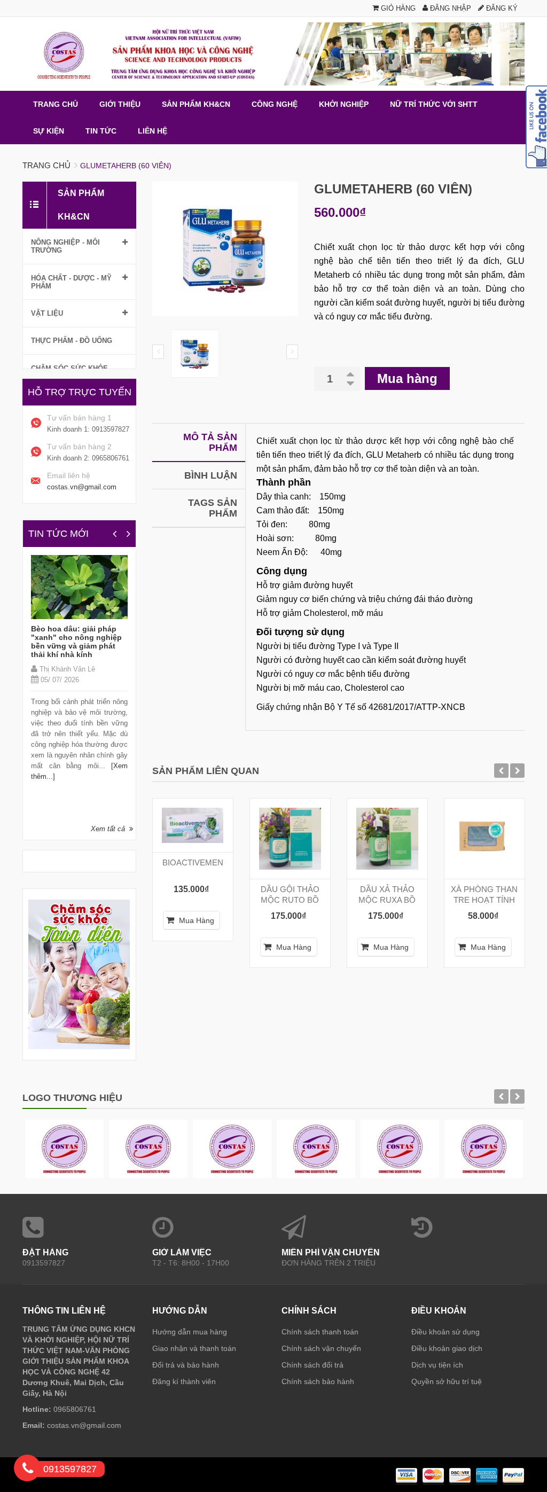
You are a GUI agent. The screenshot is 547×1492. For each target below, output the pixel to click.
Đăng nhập (449, 8)
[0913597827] (27, 1470)
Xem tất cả (108, 829)
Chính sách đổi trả (312, 1365)
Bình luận (210, 475)
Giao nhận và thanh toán (194, 1348)
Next (292, 352)
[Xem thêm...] (100, 758)
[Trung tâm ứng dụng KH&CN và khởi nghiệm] (273, 53)
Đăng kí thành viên (184, 1381)
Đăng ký (501, 8)
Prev (158, 352)
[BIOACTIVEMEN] (193, 825)
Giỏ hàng (397, 8)
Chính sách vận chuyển (321, 1348)
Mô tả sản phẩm (210, 442)
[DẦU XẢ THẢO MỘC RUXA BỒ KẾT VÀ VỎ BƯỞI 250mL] (387, 839)
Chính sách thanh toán (320, 1331)
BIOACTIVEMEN (192, 862)
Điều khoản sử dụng (445, 1331)
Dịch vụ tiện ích (437, 1365)
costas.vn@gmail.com (81, 487)
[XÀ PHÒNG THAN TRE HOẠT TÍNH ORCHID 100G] (484, 839)
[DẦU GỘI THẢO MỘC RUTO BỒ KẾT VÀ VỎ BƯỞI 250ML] (290, 839)
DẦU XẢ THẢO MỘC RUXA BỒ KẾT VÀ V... (387, 900)
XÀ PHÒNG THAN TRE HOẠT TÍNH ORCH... (484, 900)
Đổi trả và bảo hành (185, 1365)
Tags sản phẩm (212, 508)
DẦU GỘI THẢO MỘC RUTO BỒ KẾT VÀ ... (290, 900)
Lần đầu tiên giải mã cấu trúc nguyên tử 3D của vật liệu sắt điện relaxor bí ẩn (82, 638)
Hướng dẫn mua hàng (189, 1331)
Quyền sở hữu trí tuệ (446, 1381)
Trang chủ (46, 165)
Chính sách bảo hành (318, 1381)
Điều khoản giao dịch (446, 1348)
